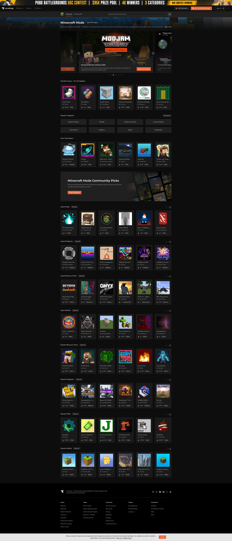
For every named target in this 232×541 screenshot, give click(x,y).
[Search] (170, 14)
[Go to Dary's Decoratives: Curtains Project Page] (163, 97)
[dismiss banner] (229, 3)
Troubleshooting (132, 508)
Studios (37, 8)
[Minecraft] (62, 14)
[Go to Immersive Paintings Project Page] (125, 97)
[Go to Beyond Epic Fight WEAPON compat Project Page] (69, 292)
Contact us (131, 511)
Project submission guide (90, 508)
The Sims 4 (64, 514)
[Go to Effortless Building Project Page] (144, 97)
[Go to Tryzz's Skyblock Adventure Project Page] (125, 326)
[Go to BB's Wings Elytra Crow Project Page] (163, 292)
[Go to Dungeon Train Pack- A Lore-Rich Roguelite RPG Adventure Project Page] (69, 257)
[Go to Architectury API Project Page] (125, 430)
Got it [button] (162, 537)
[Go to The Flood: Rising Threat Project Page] (69, 223)
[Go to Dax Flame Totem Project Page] (125, 292)
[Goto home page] (8, 8)
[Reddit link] (170, 492)
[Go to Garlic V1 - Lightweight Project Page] (144, 292)
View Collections (74, 192)
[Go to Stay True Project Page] (125, 361)
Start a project (87, 505)
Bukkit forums (110, 520)
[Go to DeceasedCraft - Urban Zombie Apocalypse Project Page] (87, 395)
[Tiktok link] (157, 492)
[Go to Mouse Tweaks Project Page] (144, 430)
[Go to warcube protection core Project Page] (106, 223)
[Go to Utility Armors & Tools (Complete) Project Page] (125, 257)
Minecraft (63, 508)
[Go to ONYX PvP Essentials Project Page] (106, 292)
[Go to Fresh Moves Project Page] (87, 361)
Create (28, 8)
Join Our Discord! (111, 505)
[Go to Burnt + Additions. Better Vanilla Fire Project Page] (144, 223)
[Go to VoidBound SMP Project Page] (144, 257)
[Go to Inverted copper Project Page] (87, 292)
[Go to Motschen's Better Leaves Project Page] (106, 361)
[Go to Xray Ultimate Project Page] (163, 361)
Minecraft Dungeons (66, 523)
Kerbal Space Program (67, 520)
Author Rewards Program (90, 511)
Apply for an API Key (89, 514)
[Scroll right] (170, 207)
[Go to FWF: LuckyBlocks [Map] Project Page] (69, 326)
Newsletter (109, 514)
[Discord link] (163, 492)
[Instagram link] (153, 492)
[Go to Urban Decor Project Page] (69, 97)
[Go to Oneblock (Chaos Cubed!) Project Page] (69, 464)
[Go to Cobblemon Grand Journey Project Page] (163, 257)
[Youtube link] (160, 492)
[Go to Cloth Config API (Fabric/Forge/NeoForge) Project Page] (87, 430)
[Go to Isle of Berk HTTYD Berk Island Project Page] (125, 464)
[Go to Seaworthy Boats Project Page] (125, 154)
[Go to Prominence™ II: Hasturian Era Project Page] (125, 395)
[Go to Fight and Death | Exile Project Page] (87, 326)
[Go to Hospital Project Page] (106, 326)
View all (74, 207)
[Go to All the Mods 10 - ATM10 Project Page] (69, 395)
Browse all (167, 115)
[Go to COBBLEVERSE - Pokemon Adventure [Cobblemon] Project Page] (144, 395)
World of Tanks (65, 526)
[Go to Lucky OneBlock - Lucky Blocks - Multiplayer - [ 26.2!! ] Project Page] (106, 464)
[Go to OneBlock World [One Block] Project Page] (163, 464)
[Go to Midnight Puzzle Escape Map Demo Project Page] (144, 326)
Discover (69, 14)
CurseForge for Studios (157, 508)
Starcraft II (64, 517)
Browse (19, 8)
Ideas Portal (109, 508)
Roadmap (108, 517)
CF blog (108, 511)
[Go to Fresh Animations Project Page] (69, 361)
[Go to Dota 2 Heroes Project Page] (163, 223)
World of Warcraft (66, 511)
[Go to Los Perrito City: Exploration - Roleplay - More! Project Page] (144, 464)
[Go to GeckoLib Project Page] (69, 430)
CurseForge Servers (111, 523)
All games (63, 505)
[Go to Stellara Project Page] (87, 154)
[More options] (228, 8)
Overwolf (153, 505)
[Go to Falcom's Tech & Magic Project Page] (87, 257)
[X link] (167, 492)
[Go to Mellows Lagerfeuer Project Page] (106, 257)
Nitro (152, 514)
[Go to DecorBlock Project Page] (87, 97)
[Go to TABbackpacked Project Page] (87, 223)
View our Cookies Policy (124, 538)
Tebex (152, 511)
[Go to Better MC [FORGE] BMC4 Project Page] (106, 395)
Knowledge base (132, 505)
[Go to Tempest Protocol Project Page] (69, 154)
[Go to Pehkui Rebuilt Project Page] (125, 223)
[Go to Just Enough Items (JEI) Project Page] (106, 430)
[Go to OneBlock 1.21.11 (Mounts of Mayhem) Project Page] (87, 464)
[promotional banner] (116, 2)
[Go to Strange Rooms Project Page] (163, 326)
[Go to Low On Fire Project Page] (144, 361)
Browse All (78, 14)
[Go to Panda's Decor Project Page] (106, 97)
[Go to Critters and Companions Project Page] (163, 154)
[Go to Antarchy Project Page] (144, 154)
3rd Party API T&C (88, 517)
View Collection (139, 69)
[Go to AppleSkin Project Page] (163, 430)
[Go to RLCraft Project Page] (163, 395)
